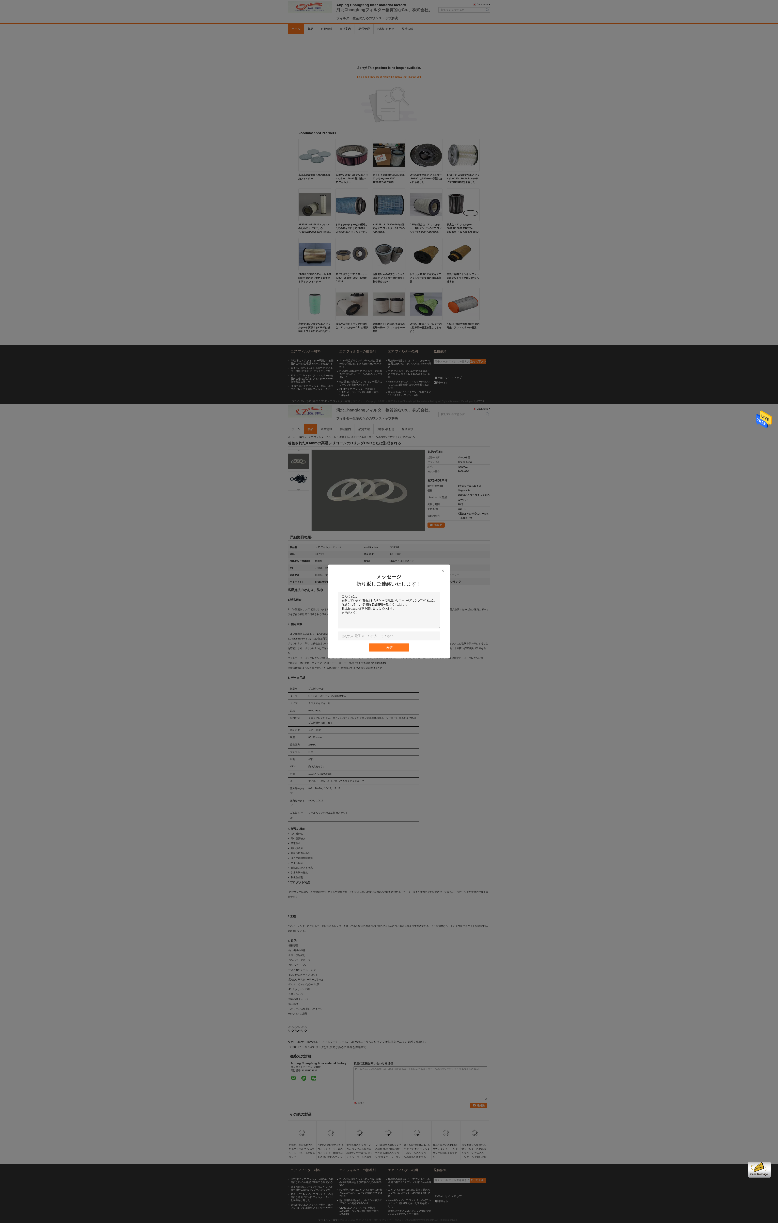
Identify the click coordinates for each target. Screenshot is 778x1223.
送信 (389, 647)
